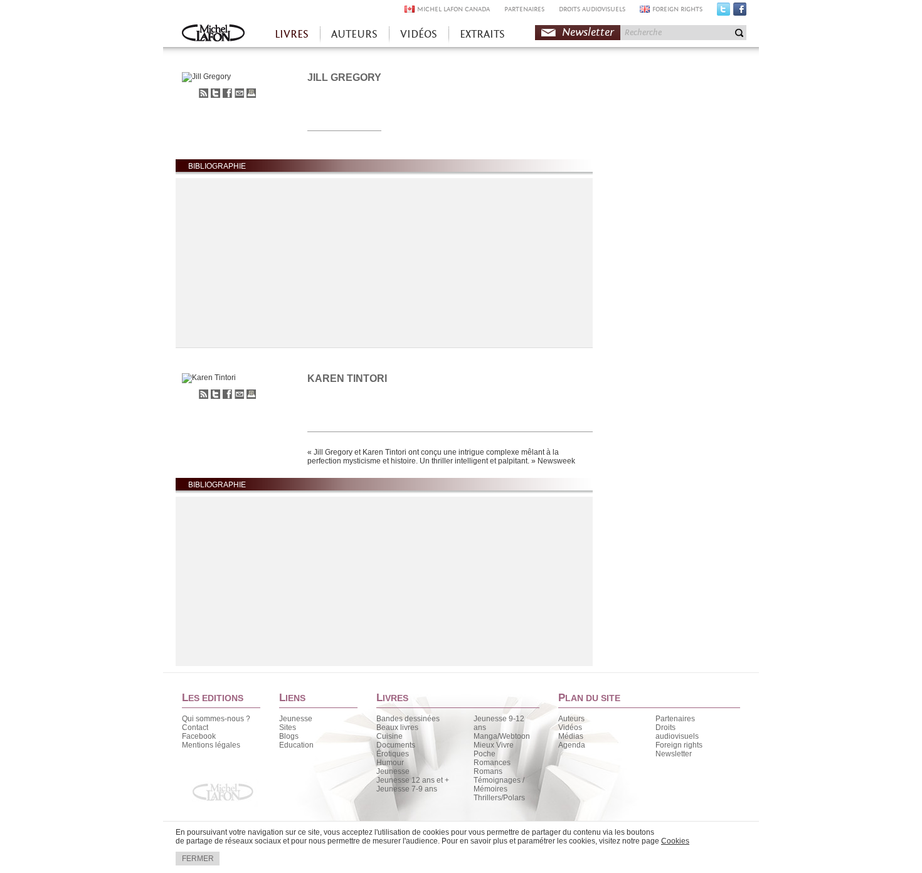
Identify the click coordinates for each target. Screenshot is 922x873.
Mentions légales (211, 745)
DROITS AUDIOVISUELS (592, 9)
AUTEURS (354, 34)
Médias (570, 736)
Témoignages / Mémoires (499, 784)
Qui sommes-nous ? (216, 718)
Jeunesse (295, 718)
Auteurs (571, 718)
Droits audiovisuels (677, 732)
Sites (287, 727)
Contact (195, 727)
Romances (492, 762)
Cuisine (389, 736)
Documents (395, 745)
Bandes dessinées (408, 718)
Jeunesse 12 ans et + (412, 780)
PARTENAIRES (524, 9)
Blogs (289, 736)
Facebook (739, 12)
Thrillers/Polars (499, 797)
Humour (390, 762)
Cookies (675, 841)
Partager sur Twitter (215, 93)
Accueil (213, 34)
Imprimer (251, 93)
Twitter (723, 12)
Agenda (571, 745)
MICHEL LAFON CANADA (453, 9)
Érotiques (392, 753)
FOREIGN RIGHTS (677, 9)
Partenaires (675, 718)
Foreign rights (678, 745)
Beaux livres (397, 727)
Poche (484, 753)
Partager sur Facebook (227, 93)
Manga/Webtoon (502, 736)
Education (296, 745)
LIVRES (292, 34)
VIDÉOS (418, 34)
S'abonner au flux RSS (203, 93)
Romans (488, 771)
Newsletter (588, 32)
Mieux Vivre (494, 745)
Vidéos (570, 727)
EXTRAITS (482, 34)
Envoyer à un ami (239, 93)
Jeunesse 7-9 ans (406, 789)
